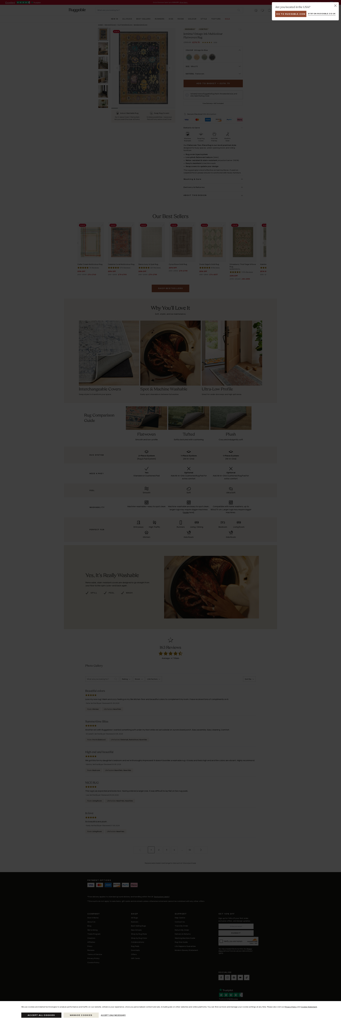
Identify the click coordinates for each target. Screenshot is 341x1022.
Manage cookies (81, 1015)
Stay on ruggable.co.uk (322, 13)
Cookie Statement (309, 1007)
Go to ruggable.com (290, 14)
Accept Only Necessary (113, 1015)
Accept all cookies (41, 1015)
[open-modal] (335, 5)
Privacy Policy (291, 1007)
